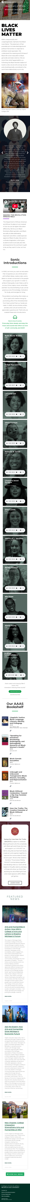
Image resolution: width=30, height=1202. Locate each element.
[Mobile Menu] (27, 2)
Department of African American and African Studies (15, 9)
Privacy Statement (6, 1194)
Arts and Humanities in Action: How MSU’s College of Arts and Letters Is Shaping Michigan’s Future (15, 931)
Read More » (8, 996)
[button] (2, 152)
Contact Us (4, 1190)
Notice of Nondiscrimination (8, 1192)
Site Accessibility (6, 1196)
